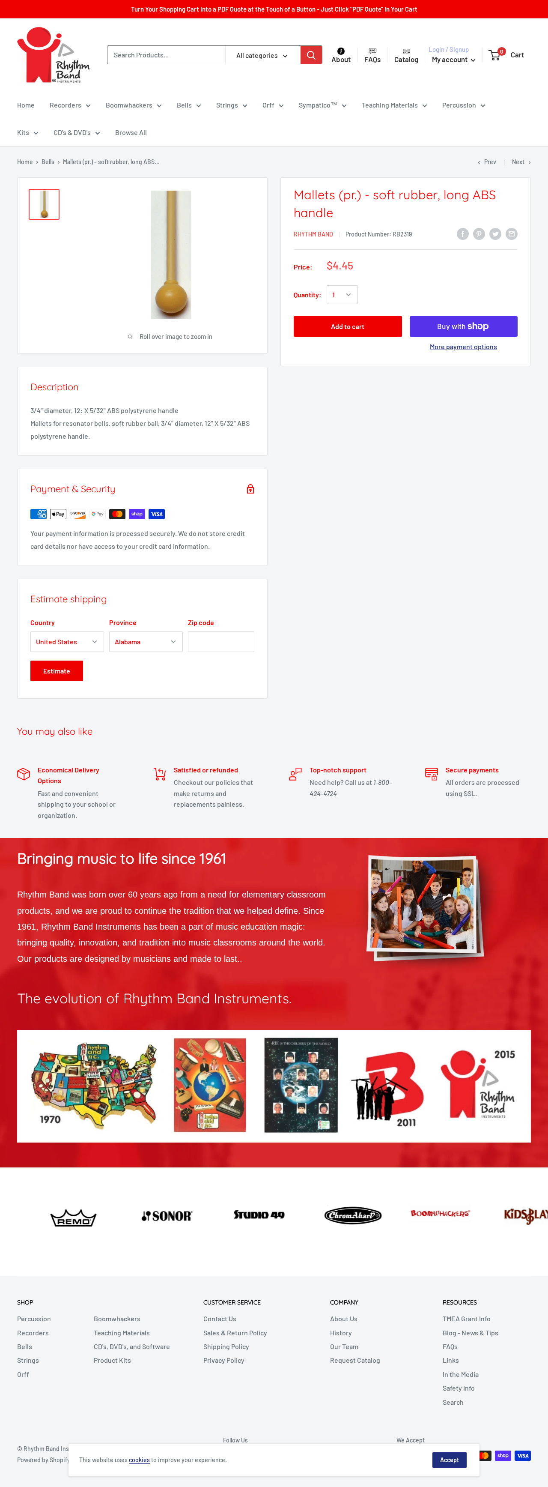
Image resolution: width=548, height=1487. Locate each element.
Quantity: (308, 294)
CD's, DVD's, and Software (132, 1346)
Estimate (56, 671)
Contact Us (219, 1318)
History (341, 1332)
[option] (46, 1214)
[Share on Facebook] (463, 233)
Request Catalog (355, 1360)
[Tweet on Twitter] (495, 233)
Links (451, 1360)
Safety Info (459, 1388)
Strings (227, 105)
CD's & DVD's (72, 132)
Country (42, 622)
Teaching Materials (390, 105)
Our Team (344, 1346)
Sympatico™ (318, 105)
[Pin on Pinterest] (479, 233)
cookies (139, 1459)
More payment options (463, 346)
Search (453, 1402)
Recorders (65, 105)
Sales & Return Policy (235, 1332)
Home (26, 105)
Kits (23, 132)
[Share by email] (512, 233)
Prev (490, 161)
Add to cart (347, 326)
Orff (268, 105)
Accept (449, 1459)
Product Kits (112, 1360)
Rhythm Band (313, 234)
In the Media (461, 1374)
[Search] (311, 55)
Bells (184, 105)
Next (518, 161)
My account (450, 59)
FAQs (450, 1346)
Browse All (131, 132)
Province (123, 622)
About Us (343, 1318)
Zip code (201, 622)
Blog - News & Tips (470, 1332)
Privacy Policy (223, 1360)
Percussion (459, 105)
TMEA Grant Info (467, 1318)
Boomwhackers (129, 105)
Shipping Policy (226, 1346)
